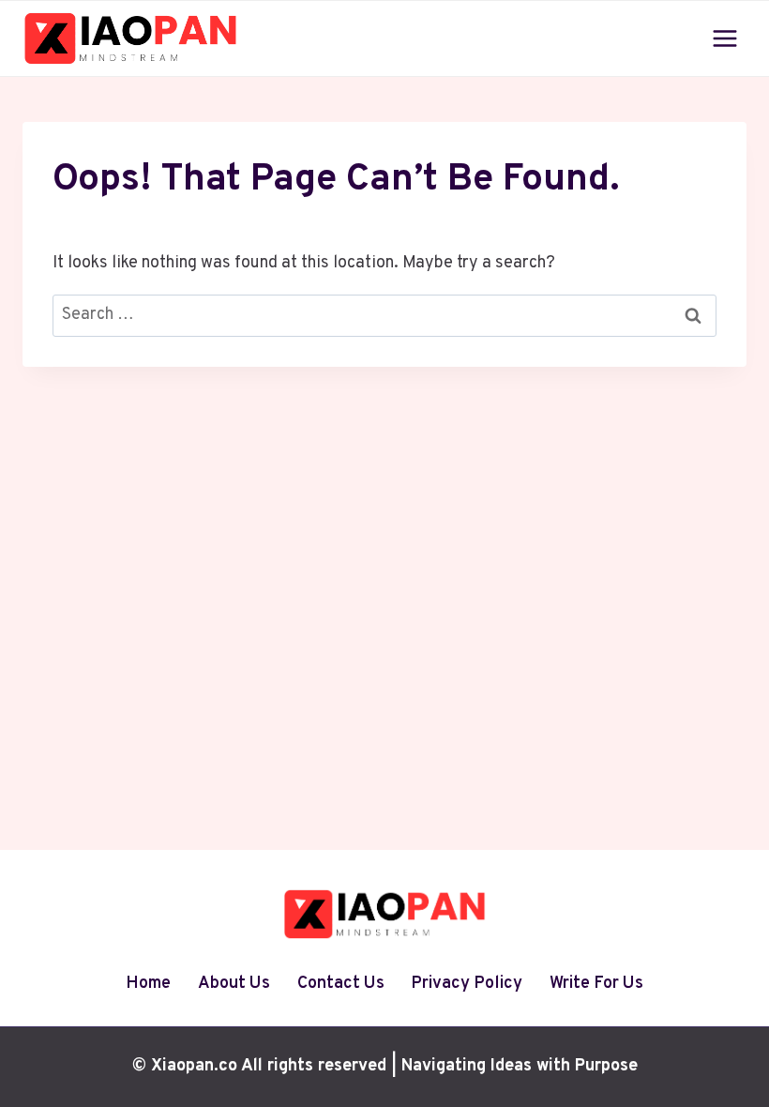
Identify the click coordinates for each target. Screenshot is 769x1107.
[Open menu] (724, 38)
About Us (234, 983)
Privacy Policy (466, 983)
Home (148, 983)
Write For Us (596, 983)
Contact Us (340, 983)
